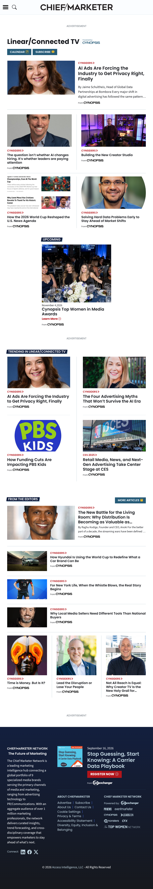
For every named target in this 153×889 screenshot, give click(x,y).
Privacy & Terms (69, 816)
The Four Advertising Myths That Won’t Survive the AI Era (112, 399)
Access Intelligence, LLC (67, 867)
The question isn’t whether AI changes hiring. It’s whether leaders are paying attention (38, 159)
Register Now (102, 774)
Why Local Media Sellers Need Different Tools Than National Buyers (98, 615)
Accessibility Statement (74, 821)
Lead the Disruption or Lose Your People (74, 685)
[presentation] (41, 77)
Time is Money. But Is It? (26, 683)
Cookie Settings (68, 812)
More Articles (129, 500)
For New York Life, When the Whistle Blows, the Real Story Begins (95, 587)
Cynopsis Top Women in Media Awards (73, 311)
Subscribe (43, 52)
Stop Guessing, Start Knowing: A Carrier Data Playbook (113, 760)
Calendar (17, 52)
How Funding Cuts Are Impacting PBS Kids (29, 462)
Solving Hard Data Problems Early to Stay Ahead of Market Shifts (110, 219)
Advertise (64, 803)
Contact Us (83, 807)
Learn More (50, 319)
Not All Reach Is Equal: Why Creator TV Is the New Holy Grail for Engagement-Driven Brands (123, 691)
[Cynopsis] (91, 42)
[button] (5, 7)
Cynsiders (85, 63)
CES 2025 (89, 455)
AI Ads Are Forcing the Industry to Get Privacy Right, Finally (111, 73)
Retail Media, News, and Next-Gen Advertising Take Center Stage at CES (113, 464)
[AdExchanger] (102, 782)
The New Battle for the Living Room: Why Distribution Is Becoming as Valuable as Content (106, 520)
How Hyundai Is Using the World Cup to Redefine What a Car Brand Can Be (95, 559)
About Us (64, 807)
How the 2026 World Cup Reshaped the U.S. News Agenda (38, 219)
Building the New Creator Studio (107, 155)
